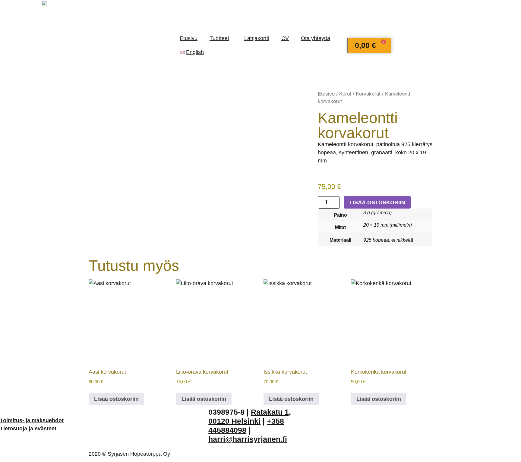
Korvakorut (368, 94)
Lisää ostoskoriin (377, 203)
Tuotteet (219, 38)
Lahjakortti (256, 38)
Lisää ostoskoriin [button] (116, 399)
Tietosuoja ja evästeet (28, 429)
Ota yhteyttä (315, 38)
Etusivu (188, 38)
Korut (345, 94)
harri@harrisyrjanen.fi (247, 439)
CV (285, 38)
